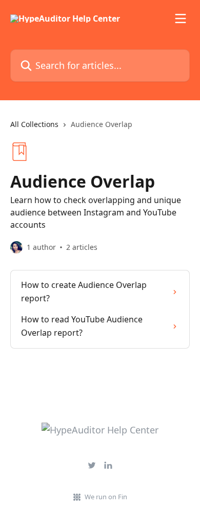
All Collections (34, 124)
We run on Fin (106, 496)
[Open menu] (180, 18)
